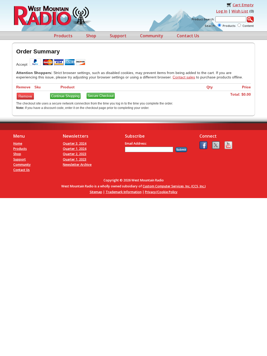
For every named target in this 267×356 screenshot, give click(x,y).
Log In (221, 11)
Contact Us (188, 36)
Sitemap (96, 192)
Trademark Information (124, 192)
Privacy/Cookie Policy (161, 192)
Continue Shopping (65, 96)
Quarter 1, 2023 (74, 159)
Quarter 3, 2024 (74, 143)
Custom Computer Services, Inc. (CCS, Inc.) (174, 186)
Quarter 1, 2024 (74, 148)
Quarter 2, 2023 (74, 154)
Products (63, 36)
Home (17, 143)
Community (151, 36)
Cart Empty (243, 4)
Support (118, 36)
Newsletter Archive (77, 164)
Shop (91, 36)
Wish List (240, 11)
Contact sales (184, 77)
